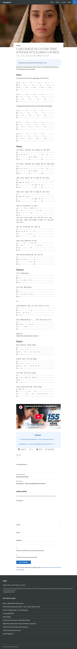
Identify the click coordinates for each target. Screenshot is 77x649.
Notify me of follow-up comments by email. (30, 550)
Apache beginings (8, 633)
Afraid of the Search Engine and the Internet (15, 627)
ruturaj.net (7, 2)
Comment (20, 500)
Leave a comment (44, 56)
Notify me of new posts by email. (26, 557)
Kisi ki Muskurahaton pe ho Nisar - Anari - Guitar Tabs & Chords (21, 606)
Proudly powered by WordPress (10, 646)
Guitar (63, 2)
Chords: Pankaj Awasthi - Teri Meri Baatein (15, 610)
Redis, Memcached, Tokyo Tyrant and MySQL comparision (19, 623)
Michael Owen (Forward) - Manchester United (16, 620)
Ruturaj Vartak (31, 56)
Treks (51, 2)
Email (18, 532)
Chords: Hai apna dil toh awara (12, 630)
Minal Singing (7, 617)
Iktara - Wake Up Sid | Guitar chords (13, 603)
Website (19, 540)
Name (18, 524)
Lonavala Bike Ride (8, 613)
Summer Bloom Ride (22, 476)
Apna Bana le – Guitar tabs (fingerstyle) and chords (31, 482)
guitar (18, 45)
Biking (69, 2)
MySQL (57, 2)
